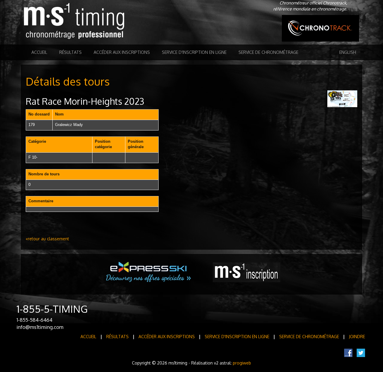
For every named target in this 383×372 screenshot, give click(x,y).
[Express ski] (149, 272)
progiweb (242, 362)
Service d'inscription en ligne (194, 52)
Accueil (39, 52)
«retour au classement (47, 238)
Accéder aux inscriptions (122, 52)
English (347, 52)
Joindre (357, 336)
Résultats (70, 52)
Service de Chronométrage (268, 52)
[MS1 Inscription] (246, 272)
